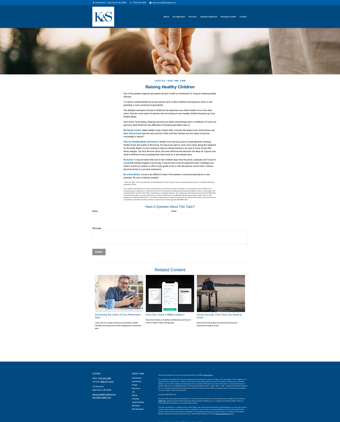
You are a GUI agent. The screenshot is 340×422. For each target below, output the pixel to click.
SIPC (164, 401)
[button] (166, 16)
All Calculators (138, 409)
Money (135, 395)
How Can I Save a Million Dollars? (165, 314)
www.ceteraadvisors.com (224, 414)
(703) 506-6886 (139, 3)
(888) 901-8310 (106, 382)
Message (96, 228)
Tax (133, 392)
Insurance (136, 388)
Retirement (136, 378)
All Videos (136, 406)
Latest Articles (138, 402)
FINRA (160, 401)
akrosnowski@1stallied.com (164, 3)
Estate (134, 385)
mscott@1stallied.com (101, 397)
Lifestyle (135, 399)
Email (173, 211)
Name (95, 211)
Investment (136, 381)
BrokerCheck (208, 375)
